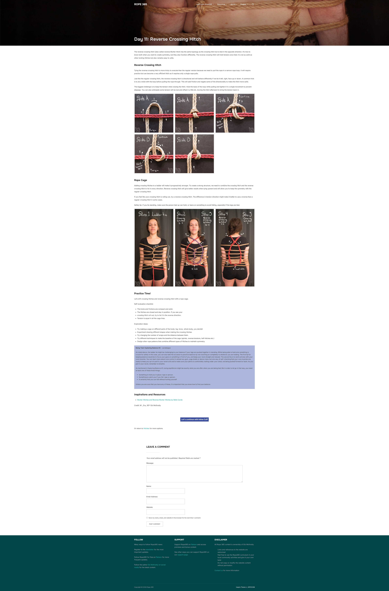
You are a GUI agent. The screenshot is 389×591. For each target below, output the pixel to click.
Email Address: (152, 497)
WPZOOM (251, 587)
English (243, 4)
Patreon (159, 557)
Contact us (219, 570)
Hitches (146, 428)
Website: (149, 507)
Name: (148, 486)
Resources (221, 4)
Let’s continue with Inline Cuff (194, 419)
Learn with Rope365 (204, 4)
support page (182, 555)
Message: (150, 463)
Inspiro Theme (240, 587)
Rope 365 (140, 4)
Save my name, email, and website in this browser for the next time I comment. (175, 518)
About (233, 4)
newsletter (150, 549)
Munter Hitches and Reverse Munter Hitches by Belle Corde (159, 400)
